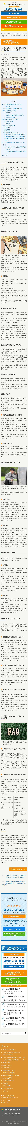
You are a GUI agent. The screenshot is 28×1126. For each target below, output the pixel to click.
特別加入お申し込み (15, 17)
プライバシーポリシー (9, 1095)
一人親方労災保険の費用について (12, 1052)
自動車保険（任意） (10, 117)
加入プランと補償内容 (9, 1072)
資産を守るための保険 (8, 125)
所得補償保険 (8, 121)
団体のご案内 (6, 1062)
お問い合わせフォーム (15, 26)
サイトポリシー (7, 1100)
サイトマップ (6, 1102)
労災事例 (5, 1083)
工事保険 (7, 113)
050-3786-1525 (15, 9)
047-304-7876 (7, 1115)
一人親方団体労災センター (15, 5)
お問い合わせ (14, 916)
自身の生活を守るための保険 (10, 119)
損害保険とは (8, 106)
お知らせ (5, 1091)
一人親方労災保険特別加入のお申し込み (14, 1057)
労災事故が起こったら (9, 1070)
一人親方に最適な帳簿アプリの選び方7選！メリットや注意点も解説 (16, 876)
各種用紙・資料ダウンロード (11, 1075)
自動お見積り (14, 13)
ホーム (6, 1046)
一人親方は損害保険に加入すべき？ (12, 104)
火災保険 (7, 127)
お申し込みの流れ (8, 1054)
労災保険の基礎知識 (8, 1080)
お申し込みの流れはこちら (9, 925)
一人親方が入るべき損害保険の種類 (12, 108)
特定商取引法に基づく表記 (10, 1097)
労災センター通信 (8, 1088)
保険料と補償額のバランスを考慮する (15, 136)
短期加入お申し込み (15, 22)
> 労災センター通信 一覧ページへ (18, 869)
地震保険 (7, 130)
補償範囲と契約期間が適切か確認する (15, 134)
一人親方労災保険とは (9, 1049)
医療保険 (7, 123)
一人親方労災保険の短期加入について (13, 1060)
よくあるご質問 (7, 1078)
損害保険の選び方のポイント (10, 132)
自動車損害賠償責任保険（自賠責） (14, 115)
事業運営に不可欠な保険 (9, 110)
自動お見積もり (7, 1065)
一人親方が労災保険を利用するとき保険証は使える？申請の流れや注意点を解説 (14, 883)
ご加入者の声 (6, 1085)
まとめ (4, 155)
